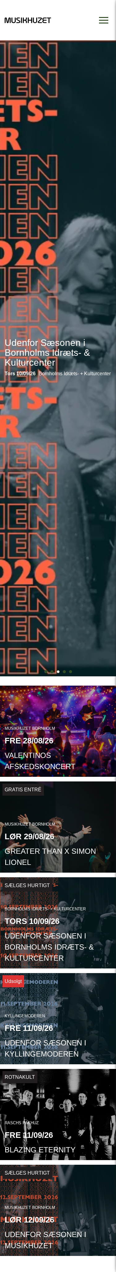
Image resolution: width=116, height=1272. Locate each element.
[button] (45, 671)
